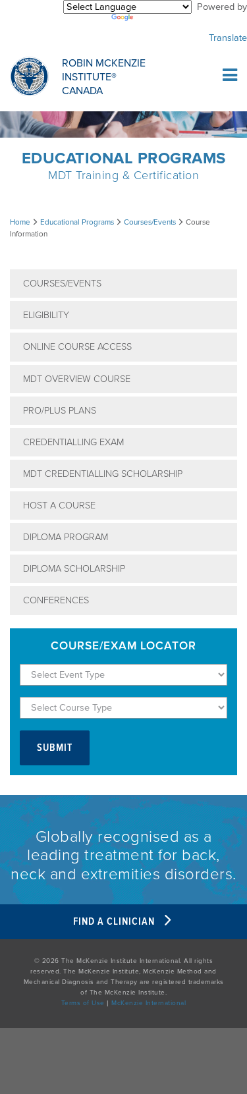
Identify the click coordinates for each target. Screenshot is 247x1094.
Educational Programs (77, 222)
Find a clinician (115, 922)
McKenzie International (148, 1003)
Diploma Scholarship (74, 568)
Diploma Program (65, 537)
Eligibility (46, 315)
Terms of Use (83, 1003)
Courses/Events (150, 222)
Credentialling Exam (73, 442)
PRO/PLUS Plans (59, 410)
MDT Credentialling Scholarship (102, 473)
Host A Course (59, 505)
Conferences (56, 600)
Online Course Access (77, 346)
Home (20, 222)
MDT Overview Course (76, 379)
